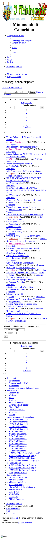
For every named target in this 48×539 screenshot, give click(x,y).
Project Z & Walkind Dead (17, 255)
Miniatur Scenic (15, 209)
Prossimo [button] (27, 127)
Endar (11, 265)
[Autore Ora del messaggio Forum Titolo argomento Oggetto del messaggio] (24, 329)
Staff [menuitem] (14, 52)
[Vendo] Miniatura (14, 229)
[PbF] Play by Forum (18, 472)
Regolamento (14, 381)
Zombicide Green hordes (16, 306)
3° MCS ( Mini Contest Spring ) (22, 465)
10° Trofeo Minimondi (18, 429)
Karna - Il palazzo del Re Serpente (20, 241)
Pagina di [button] (26, 102)
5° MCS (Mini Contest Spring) (22, 458)
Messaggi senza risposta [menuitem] (22, 40)
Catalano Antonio (16, 282)
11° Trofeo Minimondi (18, 426)
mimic (11, 275)
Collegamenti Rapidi (15, 35)
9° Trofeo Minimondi (18, 431)
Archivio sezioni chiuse (17, 482)
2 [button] (26, 112)
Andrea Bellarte (15, 489)
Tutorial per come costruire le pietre (21, 207)
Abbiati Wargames (16, 499)
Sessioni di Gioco (13, 226)
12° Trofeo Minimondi (18, 424)
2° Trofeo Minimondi (18, 448)
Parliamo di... (12, 390)
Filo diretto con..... (15, 475)
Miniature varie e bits (15, 294)
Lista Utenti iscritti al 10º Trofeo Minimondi (24, 214)
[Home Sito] (24, 11)
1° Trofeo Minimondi (18, 451)
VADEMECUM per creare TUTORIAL (23, 236)
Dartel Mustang (15, 231)
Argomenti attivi (14, 76)
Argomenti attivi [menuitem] (19, 43)
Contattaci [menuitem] (10, 513)
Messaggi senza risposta (17, 74)
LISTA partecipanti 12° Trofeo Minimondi (24, 171)
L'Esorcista (13, 183)
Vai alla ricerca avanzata (12, 87)
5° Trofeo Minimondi (18, 441)
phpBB (15, 518)
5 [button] (26, 120)
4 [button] (26, 117)
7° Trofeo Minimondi (18, 436)
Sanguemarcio (15, 301)
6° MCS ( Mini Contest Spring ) (22, 455)
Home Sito (10, 503)
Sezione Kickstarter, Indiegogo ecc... (24, 276)
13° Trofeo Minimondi (18, 422)
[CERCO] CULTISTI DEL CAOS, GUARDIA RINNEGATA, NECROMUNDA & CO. (26, 190)
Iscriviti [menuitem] (10, 62)
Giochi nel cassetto (17, 410)
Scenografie (11, 144)
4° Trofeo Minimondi (18, 443)
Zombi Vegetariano (17, 142)
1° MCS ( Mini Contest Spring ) (22, 470)
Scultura (12, 400)
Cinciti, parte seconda (15, 222)
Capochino (13, 173)
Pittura (11, 397)
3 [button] (26, 115)
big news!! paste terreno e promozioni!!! (23, 248)
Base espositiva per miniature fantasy (21, 147)
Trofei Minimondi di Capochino (20, 417)
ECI (10, 159)
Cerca (32, 92)
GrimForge (13, 251)
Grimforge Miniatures (15, 253)
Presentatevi (14, 385)
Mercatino (10, 168)
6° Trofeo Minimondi (18, 439)
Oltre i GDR (14, 407)
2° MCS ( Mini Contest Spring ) (22, 468)
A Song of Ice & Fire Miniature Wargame (23, 299)
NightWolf (13, 166)
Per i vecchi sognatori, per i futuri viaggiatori (25, 272)
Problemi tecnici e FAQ (19, 383)
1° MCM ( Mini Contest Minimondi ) (24, 453)
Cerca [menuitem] (14, 47)
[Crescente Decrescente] (24, 333)
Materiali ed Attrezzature (19, 405)
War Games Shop (16, 484)
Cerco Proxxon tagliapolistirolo (19, 280)
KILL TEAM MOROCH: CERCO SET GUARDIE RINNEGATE (23, 179)
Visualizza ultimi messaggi (15, 326)
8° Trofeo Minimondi (18, 434)
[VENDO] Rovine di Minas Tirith (20, 267)
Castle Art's (13, 497)
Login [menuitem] (9, 60)
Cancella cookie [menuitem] (13, 508)
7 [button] (26, 125)
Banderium (13, 224)
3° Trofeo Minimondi (18, 446)
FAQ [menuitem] (9, 57)
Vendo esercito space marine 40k (20, 164)
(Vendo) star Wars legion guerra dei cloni (23, 200)
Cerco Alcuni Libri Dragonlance (20, 263)
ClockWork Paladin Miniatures (22, 487)
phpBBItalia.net (25, 523)
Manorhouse (14, 492)
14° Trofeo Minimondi (18, 419)
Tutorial (9, 212)
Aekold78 (13, 202)
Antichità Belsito (16, 480)
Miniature (13, 395)
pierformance (14, 258)
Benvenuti (11, 378)
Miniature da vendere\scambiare (19, 287)
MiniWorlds (14, 494)
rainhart (12, 270)
